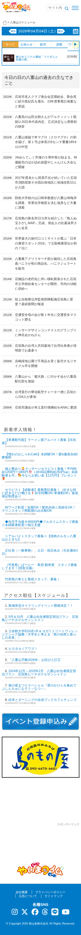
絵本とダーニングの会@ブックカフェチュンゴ (42, 699)
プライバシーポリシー (50, 892)
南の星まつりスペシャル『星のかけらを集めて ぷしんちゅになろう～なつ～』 (41, 686)
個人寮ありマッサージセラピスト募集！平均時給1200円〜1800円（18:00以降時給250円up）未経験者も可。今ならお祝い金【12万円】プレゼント (40, 472)
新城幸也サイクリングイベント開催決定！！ (40, 605)
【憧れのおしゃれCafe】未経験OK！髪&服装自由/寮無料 (40, 455)
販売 (43, 44)
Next (75, 44)
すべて (10, 44)
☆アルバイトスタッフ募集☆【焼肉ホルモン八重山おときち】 (39, 537)
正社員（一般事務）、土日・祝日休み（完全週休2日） (40, 552)
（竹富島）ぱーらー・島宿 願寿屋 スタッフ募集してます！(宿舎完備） (39, 566)
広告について (28, 896)
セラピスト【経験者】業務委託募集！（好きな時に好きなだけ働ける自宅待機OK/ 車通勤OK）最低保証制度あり (40, 493)
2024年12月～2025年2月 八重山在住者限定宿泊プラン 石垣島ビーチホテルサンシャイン (39, 672)
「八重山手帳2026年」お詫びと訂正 (34, 660)
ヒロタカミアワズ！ (23, 648)
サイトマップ (53, 896)
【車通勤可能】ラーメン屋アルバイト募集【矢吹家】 (39, 441)
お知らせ (27, 44)
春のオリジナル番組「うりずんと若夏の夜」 (37, 58)
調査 (59, 44)
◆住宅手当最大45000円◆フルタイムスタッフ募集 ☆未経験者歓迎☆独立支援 (40, 523)
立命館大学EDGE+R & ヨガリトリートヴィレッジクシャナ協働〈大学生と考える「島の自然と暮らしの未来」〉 (40, 634)
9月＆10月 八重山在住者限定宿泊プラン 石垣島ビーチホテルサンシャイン (40, 618)
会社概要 (22, 892)
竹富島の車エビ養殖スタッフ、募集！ (32, 579)
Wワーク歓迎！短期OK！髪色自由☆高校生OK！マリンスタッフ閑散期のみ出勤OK (39, 508)
